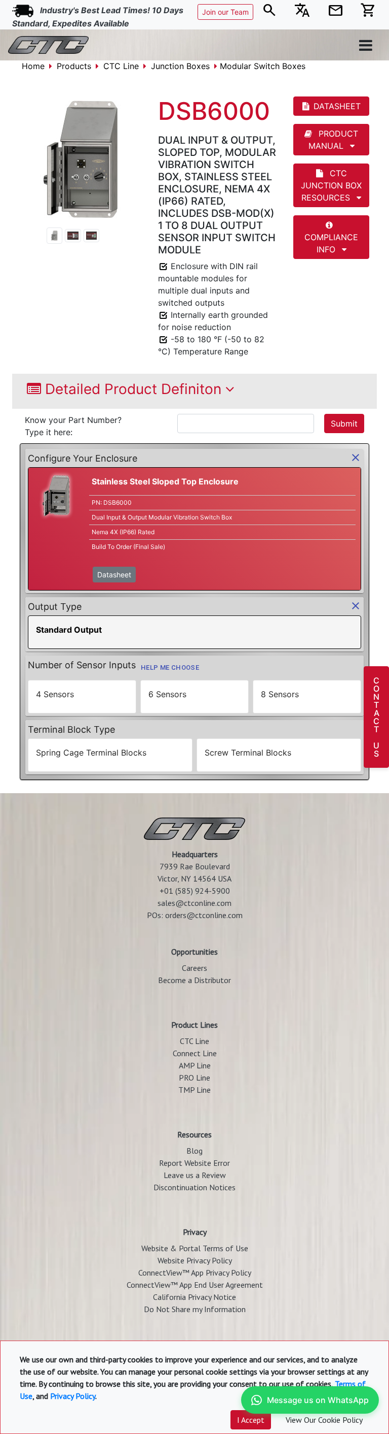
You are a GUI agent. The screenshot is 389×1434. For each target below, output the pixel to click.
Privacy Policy (72, 1396)
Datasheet (114, 574)
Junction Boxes (180, 66)
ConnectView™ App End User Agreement (195, 1285)
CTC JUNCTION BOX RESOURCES (331, 185)
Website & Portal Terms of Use (194, 1248)
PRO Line (194, 1077)
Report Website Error (194, 1163)
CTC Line (121, 66)
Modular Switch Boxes (262, 66)
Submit (344, 423)
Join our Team (225, 12)
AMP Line (195, 1065)
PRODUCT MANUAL (333, 139)
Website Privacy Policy (195, 1260)
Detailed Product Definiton (133, 389)
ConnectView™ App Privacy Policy (194, 1272)
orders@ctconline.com (204, 915)
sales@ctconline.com (194, 903)
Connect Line (195, 1053)
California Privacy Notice (194, 1297)
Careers (194, 968)
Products (74, 66)
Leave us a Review (195, 1175)
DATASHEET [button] (337, 106)
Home (33, 66)
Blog (194, 1151)
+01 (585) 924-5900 (195, 891)
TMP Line (194, 1090)
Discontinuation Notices (194, 1187)
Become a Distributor (194, 980)
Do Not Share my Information (195, 1309)
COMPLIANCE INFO (331, 243)
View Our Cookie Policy (324, 1420)
